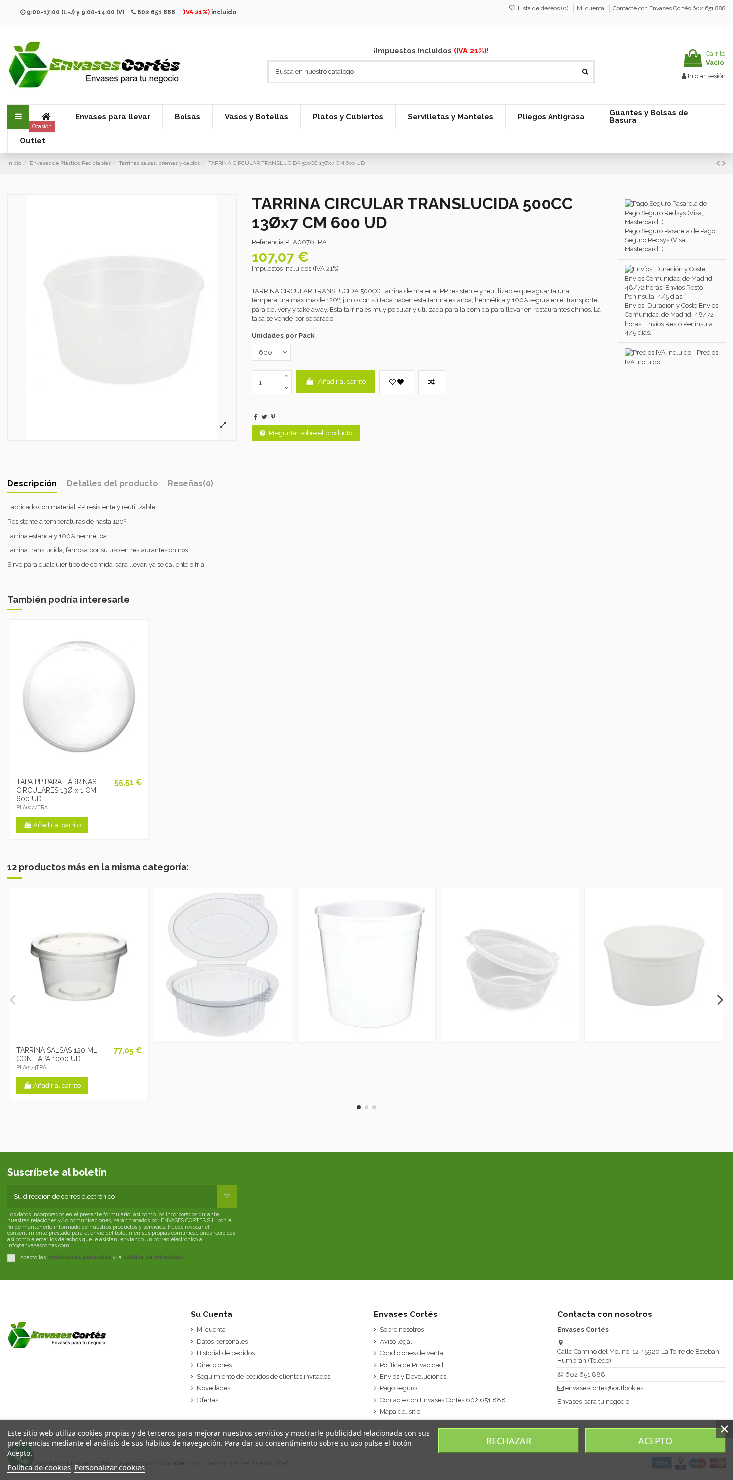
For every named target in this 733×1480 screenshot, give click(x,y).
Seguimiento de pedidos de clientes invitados (263, 1376)
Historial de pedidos (226, 1353)
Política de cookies (39, 1467)
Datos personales (222, 1341)
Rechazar (508, 1441)
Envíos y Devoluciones (413, 1376)
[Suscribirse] (227, 1196)
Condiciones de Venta (411, 1353)
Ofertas (207, 1400)
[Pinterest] (273, 417)
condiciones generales (79, 1257)
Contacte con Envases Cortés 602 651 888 (669, 8)
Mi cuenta (591, 8)
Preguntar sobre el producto (310, 433)
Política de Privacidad (411, 1365)
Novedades (213, 1388)
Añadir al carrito (342, 381)
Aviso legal (396, 1341)
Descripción (32, 483)
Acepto (655, 1441)
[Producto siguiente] (724, 163)
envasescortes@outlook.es (604, 1388)
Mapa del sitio (400, 1411)
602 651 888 (156, 12)
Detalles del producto (112, 483)
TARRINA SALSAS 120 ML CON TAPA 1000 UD (56, 1054)
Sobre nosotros (402, 1329)
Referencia (268, 242)
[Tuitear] (264, 417)
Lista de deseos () (543, 8)
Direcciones (214, 1365)
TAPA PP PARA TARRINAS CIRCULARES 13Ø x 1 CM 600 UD (56, 790)
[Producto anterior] (719, 163)
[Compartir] (255, 417)
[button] (112, 117)
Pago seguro (398, 1388)
